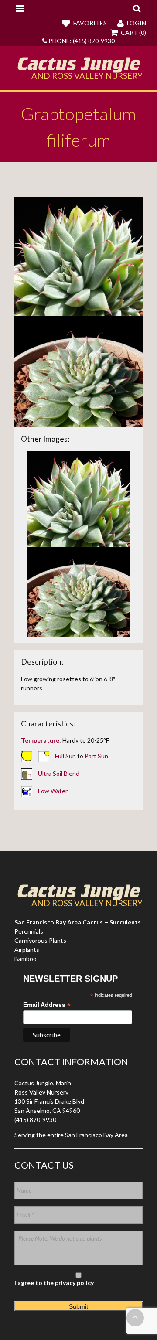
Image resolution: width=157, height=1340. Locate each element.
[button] (136, 8)
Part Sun (96, 755)
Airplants (26, 949)
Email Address (47, 1005)
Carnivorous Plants (40, 940)
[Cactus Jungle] (78, 69)
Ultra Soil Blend (58, 773)
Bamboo (25, 958)
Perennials (28, 931)
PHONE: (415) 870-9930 (81, 40)
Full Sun (65, 755)
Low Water (53, 790)
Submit (78, 1306)
